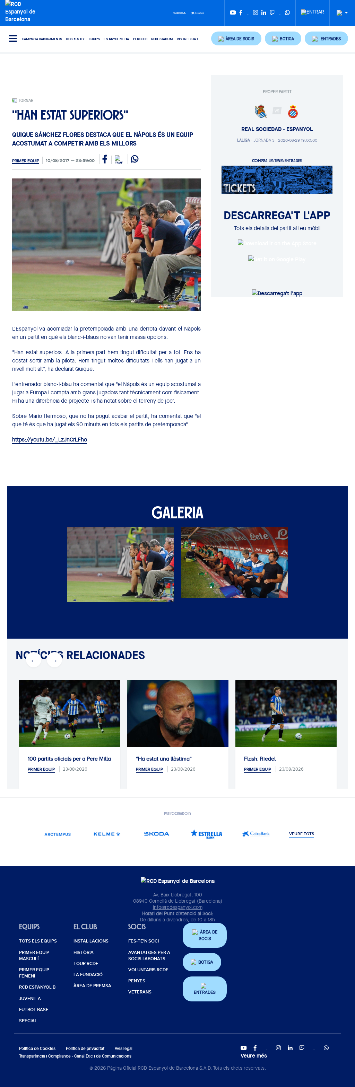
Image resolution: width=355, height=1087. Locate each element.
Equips (94, 39)
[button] (236, 38)
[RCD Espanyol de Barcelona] (22, 11)
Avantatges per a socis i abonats (149, 956)
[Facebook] (241, 13)
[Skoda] (180, 12)
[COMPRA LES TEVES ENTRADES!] (277, 179)
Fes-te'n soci (143, 941)
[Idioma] (340, 13)
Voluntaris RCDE (148, 970)
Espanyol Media (116, 39)
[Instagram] (255, 13)
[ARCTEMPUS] (57, 834)
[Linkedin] (263, 13)
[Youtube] (233, 13)
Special (28, 1021)
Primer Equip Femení (34, 973)
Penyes (136, 981)
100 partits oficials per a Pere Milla (69, 759)
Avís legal (123, 1048)
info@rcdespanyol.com (177, 907)
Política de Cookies (37, 1048)
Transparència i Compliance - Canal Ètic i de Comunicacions (75, 1056)
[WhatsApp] (287, 13)
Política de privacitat (85, 1048)
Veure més (254, 1055)
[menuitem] (312, 10)
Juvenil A (30, 998)
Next (54, 659)
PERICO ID (140, 39)
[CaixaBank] (256, 834)
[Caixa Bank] (198, 12)
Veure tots (301, 834)
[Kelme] (107, 834)
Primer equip (25, 160)
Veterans (139, 992)
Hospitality (75, 39)
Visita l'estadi (187, 39)
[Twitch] (272, 13)
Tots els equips (38, 941)
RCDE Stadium (162, 39)
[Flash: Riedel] (286, 713)
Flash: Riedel (260, 759)
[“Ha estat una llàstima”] (177, 713)
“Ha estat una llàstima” (164, 759)
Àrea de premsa (92, 986)
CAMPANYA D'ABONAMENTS (42, 39)
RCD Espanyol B (37, 987)
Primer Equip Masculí (34, 956)
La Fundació (88, 975)
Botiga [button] (205, 962)
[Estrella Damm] (206, 834)
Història (83, 952)
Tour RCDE (85, 963)
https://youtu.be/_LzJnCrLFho (49, 439)
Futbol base (34, 1010)
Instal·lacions (91, 941)
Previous (33, 659)
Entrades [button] (205, 992)
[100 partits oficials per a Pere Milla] (69, 713)
